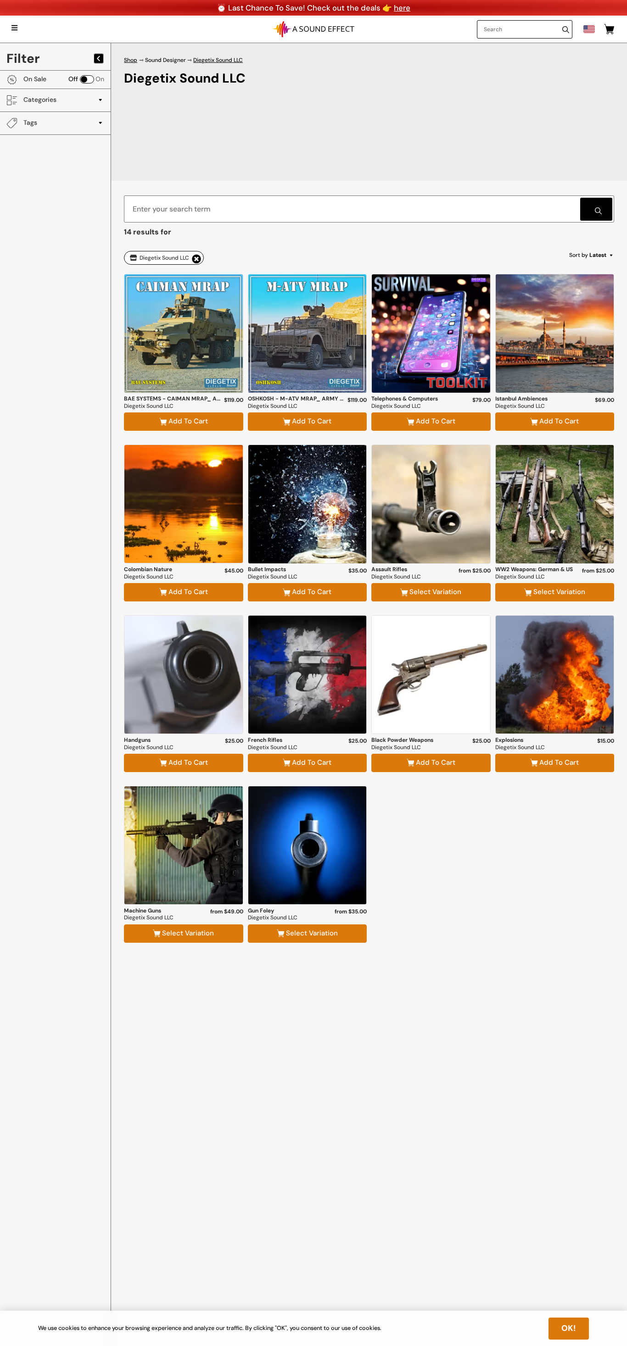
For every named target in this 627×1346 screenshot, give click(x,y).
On (99, 79)
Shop (130, 60)
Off (73, 79)
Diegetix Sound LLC (218, 60)
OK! (568, 1328)
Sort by (588, 255)
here (402, 8)
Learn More (183, 370)
